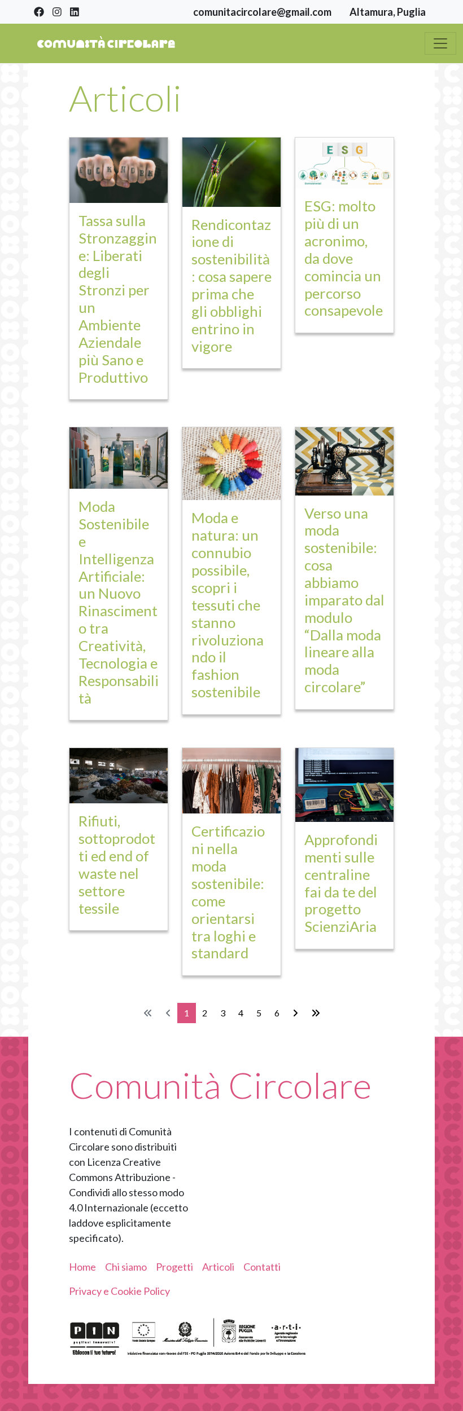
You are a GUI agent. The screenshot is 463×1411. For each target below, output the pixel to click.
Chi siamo (126, 1266)
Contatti (262, 1266)
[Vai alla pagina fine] (315, 1013)
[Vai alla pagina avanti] (295, 1013)
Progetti (174, 1266)
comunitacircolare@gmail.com (262, 12)
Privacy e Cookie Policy (119, 1291)
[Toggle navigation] (440, 43)
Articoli (218, 1266)
